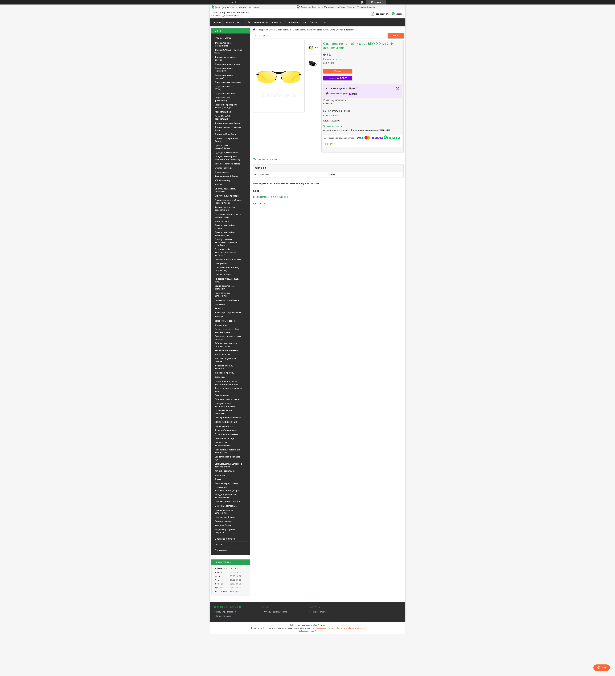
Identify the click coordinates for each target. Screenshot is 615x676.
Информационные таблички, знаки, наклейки (228, 201)
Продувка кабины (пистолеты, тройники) (225, 405)
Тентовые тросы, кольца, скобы (226, 280)
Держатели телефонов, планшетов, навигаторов (226, 382)
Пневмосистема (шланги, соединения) (227, 269)
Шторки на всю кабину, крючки (226, 58)
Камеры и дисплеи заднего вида (228, 389)
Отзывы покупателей (296, 22)
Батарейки (220, 475)
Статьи (313, 22)
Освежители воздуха (225, 438)
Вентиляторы (221, 324)
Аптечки (218, 184)
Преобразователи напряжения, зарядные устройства (226, 242)
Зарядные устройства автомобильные (225, 496)
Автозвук (219, 316)
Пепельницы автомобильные (222, 444)
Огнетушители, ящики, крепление (225, 190)
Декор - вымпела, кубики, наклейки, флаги (227, 330)
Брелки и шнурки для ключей (225, 360)
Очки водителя (222, 395)
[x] (258, 191)
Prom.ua (321, 625)
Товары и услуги (232, 22)
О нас (324, 22)
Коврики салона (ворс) (226, 93)
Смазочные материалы (226, 505)
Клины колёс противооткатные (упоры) (227, 489)
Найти (395, 35)
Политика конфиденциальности (350, 628)
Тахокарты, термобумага (227, 299)
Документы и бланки (225, 517)
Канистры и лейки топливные (223, 412)
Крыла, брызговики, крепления (224, 287)
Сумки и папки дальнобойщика (222, 147)
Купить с (332, 78)
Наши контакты (319, 611)
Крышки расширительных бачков (227, 140)
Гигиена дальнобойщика (226, 176)
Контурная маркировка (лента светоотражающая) (227, 158)
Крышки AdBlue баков (225, 134)
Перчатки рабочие (224, 425)
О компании (221, 550)
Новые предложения (226, 611)
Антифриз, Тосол (223, 525)
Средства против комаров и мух (228, 458)
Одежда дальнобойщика (227, 152)
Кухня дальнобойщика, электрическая (226, 234)
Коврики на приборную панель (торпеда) (226, 106)
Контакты (276, 22)
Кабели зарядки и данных (227, 501)
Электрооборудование (226, 430)
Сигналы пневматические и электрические (228, 215)
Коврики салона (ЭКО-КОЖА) (225, 88)
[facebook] (254, 191)
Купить (337, 71)
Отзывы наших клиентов (275, 611)
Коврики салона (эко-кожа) (228, 82)
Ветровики (220, 376)
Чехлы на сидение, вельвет (228, 64)
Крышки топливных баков (227, 123)
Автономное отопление (226, 350)
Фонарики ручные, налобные (224, 367)
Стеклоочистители (223, 167)
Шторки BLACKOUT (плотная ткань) (228, 51)
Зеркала (219, 308)
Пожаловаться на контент (323, 628)
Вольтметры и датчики (225, 320)
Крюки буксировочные (226, 421)
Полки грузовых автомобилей (222, 294)
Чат (604, 667)
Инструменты (221, 263)
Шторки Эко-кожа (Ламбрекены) (223, 44)
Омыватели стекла (224, 521)
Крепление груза (223, 274)
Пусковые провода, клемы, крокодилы (228, 337)
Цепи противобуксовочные (228, 417)
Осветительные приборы (227, 195)
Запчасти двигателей (225, 470)
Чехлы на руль (222, 172)
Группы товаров (223, 616)
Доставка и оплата (257, 22)
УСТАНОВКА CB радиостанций (222, 117)
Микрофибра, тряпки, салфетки (225, 531)
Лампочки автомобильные (227, 163)
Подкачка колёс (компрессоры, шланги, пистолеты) (226, 252)
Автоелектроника (223, 354)
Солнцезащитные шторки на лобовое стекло (228, 465)
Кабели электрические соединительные (226, 345)
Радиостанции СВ (223, 111)
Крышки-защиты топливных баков (228, 128)
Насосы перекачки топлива (228, 259)
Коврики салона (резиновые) (222, 99)
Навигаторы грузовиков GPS (228, 312)
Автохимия (220, 304)
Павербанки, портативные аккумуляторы (227, 451)
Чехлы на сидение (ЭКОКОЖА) (224, 69)
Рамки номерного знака (226, 483)
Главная (217, 22)
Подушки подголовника (226, 434)
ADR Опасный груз (224, 180)
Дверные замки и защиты (227, 399)
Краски (218, 479)
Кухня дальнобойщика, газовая (226, 227)
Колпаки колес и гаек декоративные (225, 208)
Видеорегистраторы (224, 372)
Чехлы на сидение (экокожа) (224, 77)
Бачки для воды (222, 221)
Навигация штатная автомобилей (224, 511)
